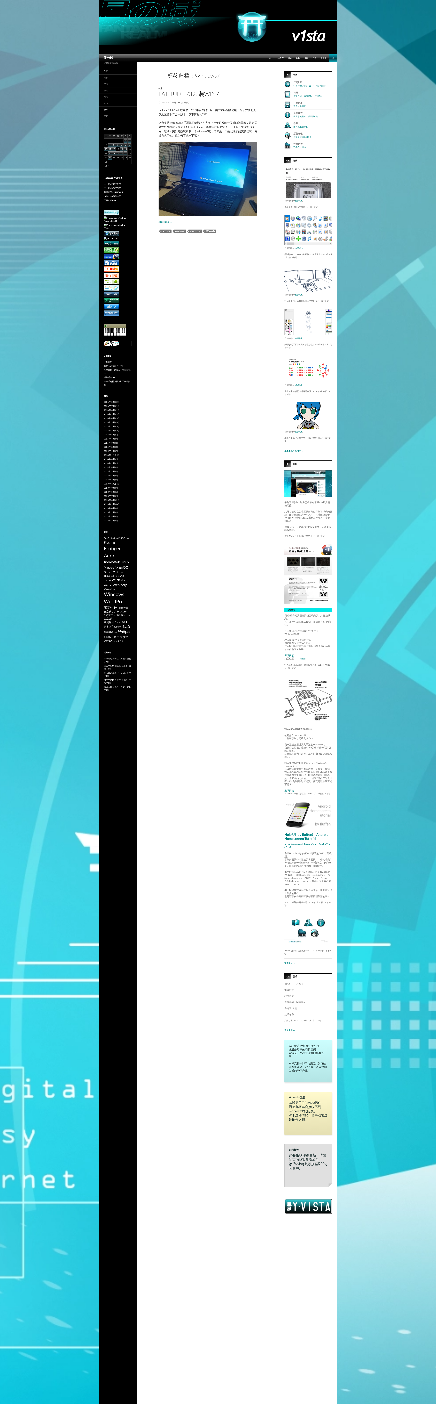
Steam (120, 572)
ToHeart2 (119, 576)
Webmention (109, 589)
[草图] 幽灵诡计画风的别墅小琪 (298, 344)
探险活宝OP (289, 1020)
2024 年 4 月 (109, 475)
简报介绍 (297, 96)
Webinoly (120, 585)
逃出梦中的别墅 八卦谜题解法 (297, 391)
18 (110, 153)
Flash (108, 542)
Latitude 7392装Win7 (189, 93)
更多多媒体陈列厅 (293, 450)
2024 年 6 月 (109, 467)
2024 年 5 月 (109, 471)
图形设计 (108, 615)
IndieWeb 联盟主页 (112, 196)
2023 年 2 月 (109, 512)
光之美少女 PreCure (115, 611)
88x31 (107, 538)
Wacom (108, 585)
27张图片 (299, 248)
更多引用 (289, 1030)
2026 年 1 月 (109, 430)
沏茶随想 (108, 362)
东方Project (111, 607)
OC (125, 567)
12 (114, 149)
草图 (106, 637)
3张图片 (298, 385)
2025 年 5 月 (109, 434)
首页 (106, 71)
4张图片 (298, 201)
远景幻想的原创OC (302, 137)
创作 (106, 109)
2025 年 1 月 (109, 451)
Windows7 (195, 231)
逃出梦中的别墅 (118, 637)
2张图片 (298, 432)
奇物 (106, 103)
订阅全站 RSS (319, 86)
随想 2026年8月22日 (113, 366)
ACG (106, 97)
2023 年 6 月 (109, 500)
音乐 (121, 641)
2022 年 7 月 (109, 520)
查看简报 (308, 96)
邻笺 (314, 58)
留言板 (323, 58)
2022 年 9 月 (109, 516)
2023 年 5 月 (109, 504)
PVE (114, 571)
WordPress (116, 601)
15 (125, 149)
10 (106, 149)
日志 (290, 58)
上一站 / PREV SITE (112, 184)
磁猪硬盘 (288, 207)
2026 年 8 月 (109, 402)
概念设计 (117, 627)
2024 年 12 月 (110, 455)
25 (110, 157)
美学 (128, 632)
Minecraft (110, 567)
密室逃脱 (108, 618)
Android (115, 538)
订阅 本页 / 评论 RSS (302, 86)
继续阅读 (166, 222)
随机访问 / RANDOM (113, 192)
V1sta (117, 580)
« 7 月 (107, 166)
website (303, 659)
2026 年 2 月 (109, 426)
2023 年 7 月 (109, 496)
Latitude (165, 231)
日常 (106, 78)
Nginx (120, 568)
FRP (114, 542)
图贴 (295, 463)
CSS (127, 538)
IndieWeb (112, 562)
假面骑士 (123, 607)
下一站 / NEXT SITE (112, 188)
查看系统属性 (299, 116)
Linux (124, 562)
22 (125, 153)
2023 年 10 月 (110, 483)
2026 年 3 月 (109, 422)
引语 (295, 976)
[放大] (326, 474)
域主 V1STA (109, 665)
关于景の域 (313, 116)
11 (110, 149)
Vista (123, 580)
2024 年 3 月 (109, 479)
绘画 (122, 631)
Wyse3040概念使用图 (294, 793)
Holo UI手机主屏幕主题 (295, 902)
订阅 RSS (318, 96)
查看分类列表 (299, 106)
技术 (161, 88)
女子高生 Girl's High (121, 615)
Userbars (108, 580)
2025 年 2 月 (109, 447)
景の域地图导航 (300, 126)
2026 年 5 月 (109, 414)
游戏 (106, 90)
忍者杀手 (108, 626)
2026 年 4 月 (109, 418)
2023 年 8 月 (109, 492)
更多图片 (289, 963)
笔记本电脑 (210, 231)
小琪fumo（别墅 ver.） (296, 438)
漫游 (295, 74)
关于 (271, 58)
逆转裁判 (108, 641)
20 (117, 153)
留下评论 (185, 102)
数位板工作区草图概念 (294, 301)
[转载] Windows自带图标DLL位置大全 (302, 254)
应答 (106, 116)
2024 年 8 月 (109, 459)
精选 (116, 632)
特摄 (111, 632)
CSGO (122, 538)
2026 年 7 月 (109, 406)
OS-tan (107, 572)
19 (114, 153)
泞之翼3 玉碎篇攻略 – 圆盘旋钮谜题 (300, 665)
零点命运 (108, 658)
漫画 (106, 632)
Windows (180, 231)
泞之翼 (126, 626)
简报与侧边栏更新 (292, 536)
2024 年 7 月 (109, 463)
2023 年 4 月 (109, 508)
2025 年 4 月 (109, 438)
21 (121, 153)
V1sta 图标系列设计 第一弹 (296, 950)
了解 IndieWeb (110, 200)
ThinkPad (109, 575)
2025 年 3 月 (109, 443)
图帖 (298, 58)
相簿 (306, 58)
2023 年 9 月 (109, 488)
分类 (279, 58)
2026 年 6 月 (109, 410)
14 (121, 149)
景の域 (108, 58)
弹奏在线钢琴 (299, 147)
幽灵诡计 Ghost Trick (116, 622)
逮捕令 (116, 641)
